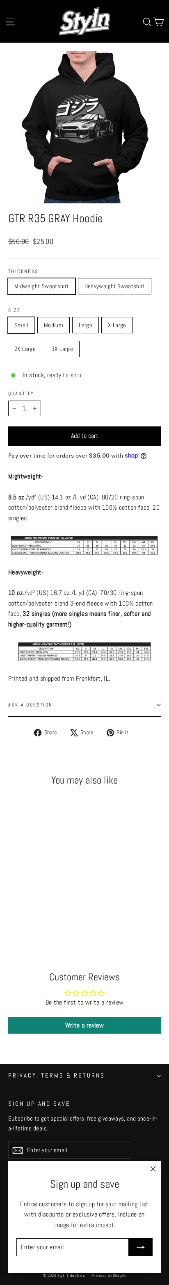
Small (21, 325)
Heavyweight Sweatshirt (114, 286)
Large (85, 325)
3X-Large (62, 349)
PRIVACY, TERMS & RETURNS (56, 1075)
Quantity (21, 393)
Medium (53, 325)
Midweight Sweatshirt (41, 286)
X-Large (117, 325)
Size (14, 310)
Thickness (23, 271)
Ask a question (30, 705)
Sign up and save (39, 1103)
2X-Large (25, 349)
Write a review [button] (84, 1025)
